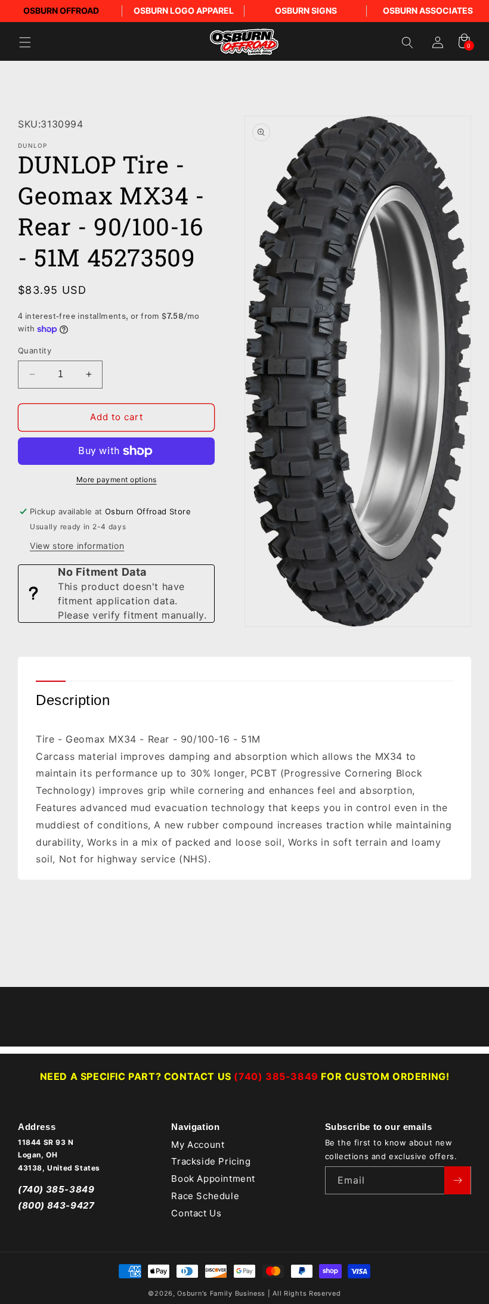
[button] (25, 42)
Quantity (34, 350)
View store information (77, 546)
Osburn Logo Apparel (184, 10)
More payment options (116, 479)
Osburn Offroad (61, 10)
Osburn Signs (306, 10)
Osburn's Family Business (221, 1293)
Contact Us (196, 1213)
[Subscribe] (457, 1180)
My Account (197, 1144)
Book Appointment (213, 1178)
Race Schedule (205, 1195)
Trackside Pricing (210, 1161)
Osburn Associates (428, 10)
